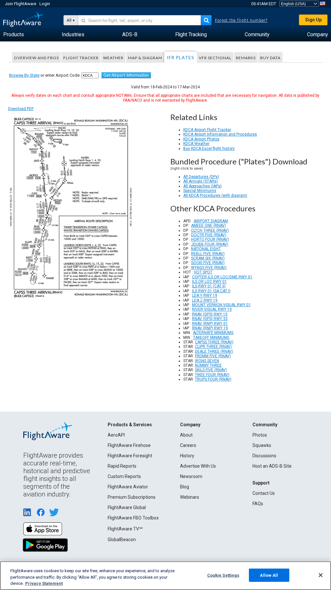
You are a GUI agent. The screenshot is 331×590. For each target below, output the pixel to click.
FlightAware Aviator (128, 486)
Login (44, 3)
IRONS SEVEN (207, 361)
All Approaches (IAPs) (202, 186)
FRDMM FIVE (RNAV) (213, 356)
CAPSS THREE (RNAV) (214, 342)
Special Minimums (199, 190)
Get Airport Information (126, 75)
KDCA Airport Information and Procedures (220, 134)
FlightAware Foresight (130, 455)
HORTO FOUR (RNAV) (210, 239)
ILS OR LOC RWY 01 (209, 281)
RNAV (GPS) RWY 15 (210, 314)
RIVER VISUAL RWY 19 (212, 309)
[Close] (321, 575)
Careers (188, 445)
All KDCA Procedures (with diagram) (215, 195)
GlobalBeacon (122, 539)
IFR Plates (180, 57)
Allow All (269, 575)
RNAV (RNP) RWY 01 (210, 323)
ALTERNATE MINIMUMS (213, 332)
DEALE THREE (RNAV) (214, 351)
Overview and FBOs (36, 57)
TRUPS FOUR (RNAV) (213, 379)
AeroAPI (116, 435)
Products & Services (130, 424)
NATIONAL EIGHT (206, 249)
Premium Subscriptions (131, 497)
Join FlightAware (20, 3)
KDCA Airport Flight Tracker (207, 130)
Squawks (261, 445)
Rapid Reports (122, 466)
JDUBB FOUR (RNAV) (209, 244)
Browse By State (24, 75)
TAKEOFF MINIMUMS (211, 337)
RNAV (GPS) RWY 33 (210, 319)
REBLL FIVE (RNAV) (208, 253)
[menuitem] (14, 34)
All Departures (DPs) (201, 176)
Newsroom (191, 476)
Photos (259, 435)
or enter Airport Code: (44, 75)
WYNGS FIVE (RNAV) (209, 267)
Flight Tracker (81, 57)
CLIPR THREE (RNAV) (213, 346)
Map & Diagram (145, 57)
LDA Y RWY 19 (204, 295)
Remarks (246, 57)
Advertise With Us (198, 466)
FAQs (257, 503)
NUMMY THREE (208, 365)
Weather (113, 57)
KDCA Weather (196, 143)
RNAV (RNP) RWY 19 (210, 328)
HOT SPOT (203, 272)
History (187, 455)
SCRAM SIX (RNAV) (208, 258)
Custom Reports (124, 476)
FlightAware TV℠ (125, 528)
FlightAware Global (127, 507)
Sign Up (313, 19)
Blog (184, 486)
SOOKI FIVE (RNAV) (208, 263)
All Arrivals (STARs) (200, 181)
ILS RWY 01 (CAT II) (209, 286)
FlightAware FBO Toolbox (133, 517)
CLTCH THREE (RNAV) (210, 230)
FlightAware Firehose (129, 445)
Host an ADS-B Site (272, 466)
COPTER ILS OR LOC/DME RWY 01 (222, 277)
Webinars (189, 497)
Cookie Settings (223, 575)
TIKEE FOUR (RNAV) (212, 375)
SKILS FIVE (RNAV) (211, 370)
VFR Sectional (215, 57)
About (186, 435)
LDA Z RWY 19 (205, 300)
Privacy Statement (44, 583)
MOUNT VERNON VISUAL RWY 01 (221, 305)
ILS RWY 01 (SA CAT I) (211, 291)
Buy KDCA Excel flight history (209, 148)
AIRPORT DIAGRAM (211, 221)
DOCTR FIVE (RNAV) (208, 235)
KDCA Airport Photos (201, 139)
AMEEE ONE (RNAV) (208, 225)
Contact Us (263, 493)
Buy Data (270, 57)
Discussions (264, 455)
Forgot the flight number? (241, 20)
